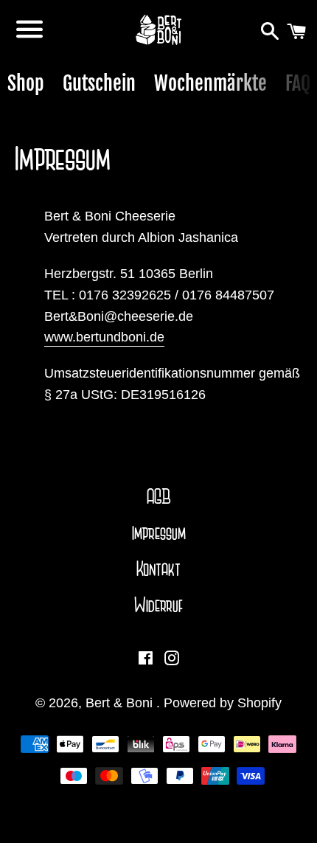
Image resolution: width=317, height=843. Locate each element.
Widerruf (158, 605)
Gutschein (99, 83)
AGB (159, 497)
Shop (25, 83)
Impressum (159, 533)
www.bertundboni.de (104, 337)
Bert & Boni (121, 702)
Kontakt (158, 569)
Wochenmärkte (210, 83)
